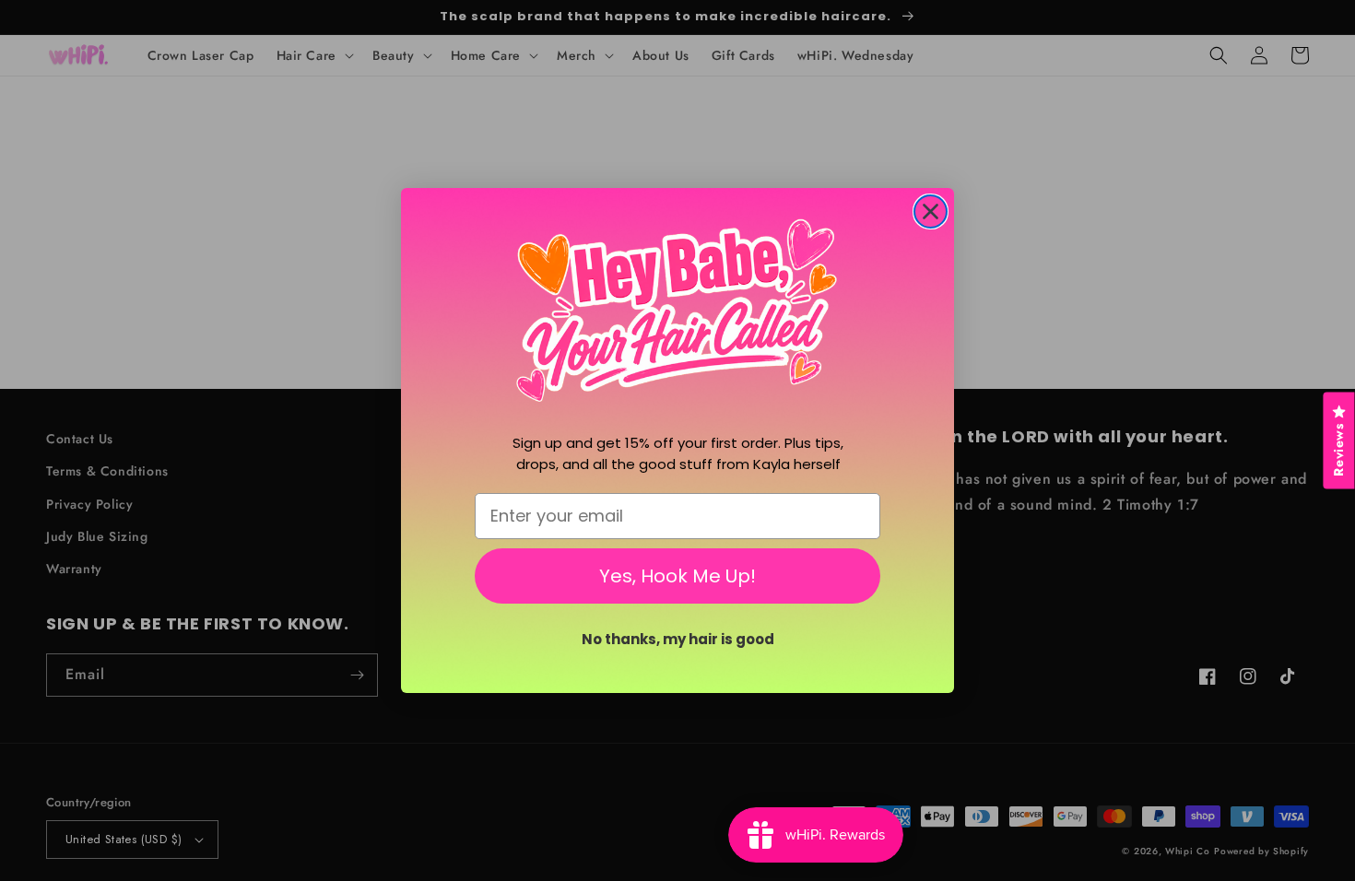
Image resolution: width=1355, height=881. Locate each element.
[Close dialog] (930, 211)
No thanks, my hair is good (678, 639)
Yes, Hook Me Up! (677, 576)
